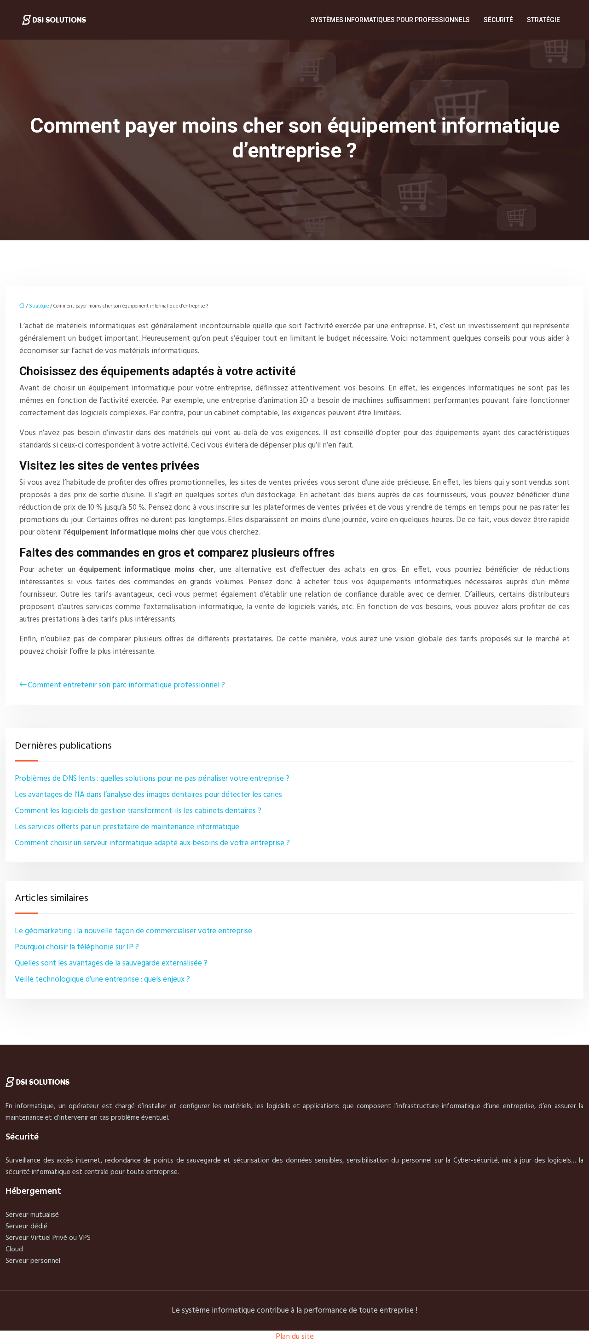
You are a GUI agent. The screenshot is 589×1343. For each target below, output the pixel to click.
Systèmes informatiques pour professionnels (390, 19)
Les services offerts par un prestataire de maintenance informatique (127, 827)
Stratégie (543, 19)
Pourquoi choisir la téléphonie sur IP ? (77, 947)
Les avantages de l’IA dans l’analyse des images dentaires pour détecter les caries (148, 795)
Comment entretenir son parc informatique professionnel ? (126, 685)
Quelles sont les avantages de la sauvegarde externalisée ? (111, 963)
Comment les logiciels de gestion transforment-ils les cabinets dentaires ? (138, 811)
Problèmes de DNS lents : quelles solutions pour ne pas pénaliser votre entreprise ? (152, 779)
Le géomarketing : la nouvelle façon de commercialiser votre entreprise (133, 931)
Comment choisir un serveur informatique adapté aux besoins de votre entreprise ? (152, 843)
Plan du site (295, 1337)
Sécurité (498, 19)
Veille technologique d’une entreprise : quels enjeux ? (102, 979)
